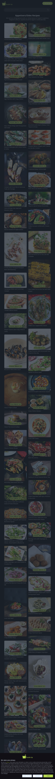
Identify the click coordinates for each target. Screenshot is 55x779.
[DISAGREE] (53, 755)
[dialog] (27, 766)
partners (8, 762)
